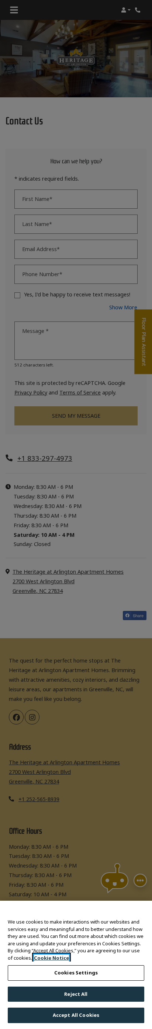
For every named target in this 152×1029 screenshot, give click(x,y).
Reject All (75, 994)
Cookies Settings (76, 972)
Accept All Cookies (76, 1015)
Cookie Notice (51, 958)
